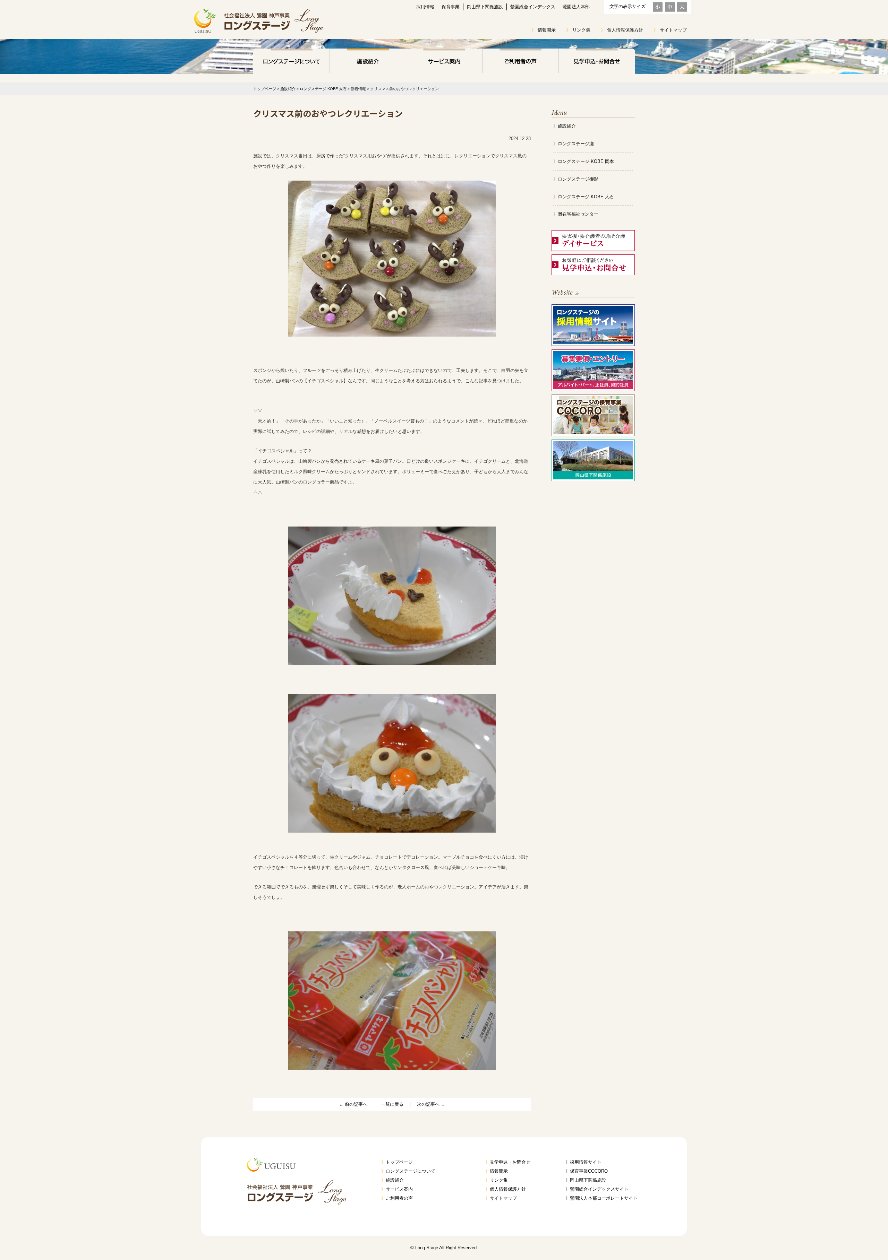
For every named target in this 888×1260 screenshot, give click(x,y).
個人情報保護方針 (625, 30)
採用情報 (425, 6)
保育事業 (451, 6)
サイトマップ (673, 30)
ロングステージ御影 (578, 179)
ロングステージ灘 (576, 143)
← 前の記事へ (353, 1104)
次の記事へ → (431, 1104)
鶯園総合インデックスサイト (599, 1189)
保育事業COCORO (589, 1171)
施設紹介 (368, 62)
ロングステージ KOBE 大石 (323, 89)
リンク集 (581, 30)
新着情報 (358, 89)
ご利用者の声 (520, 62)
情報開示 (547, 30)
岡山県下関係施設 (485, 6)
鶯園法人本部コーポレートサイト (604, 1198)
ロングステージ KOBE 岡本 (586, 161)
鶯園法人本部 (576, 6)
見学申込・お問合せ (596, 62)
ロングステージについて (291, 62)
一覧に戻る (392, 1104)
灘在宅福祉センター (578, 214)
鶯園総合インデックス (532, 6)
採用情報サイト (585, 1162)
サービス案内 (444, 62)
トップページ (264, 89)
